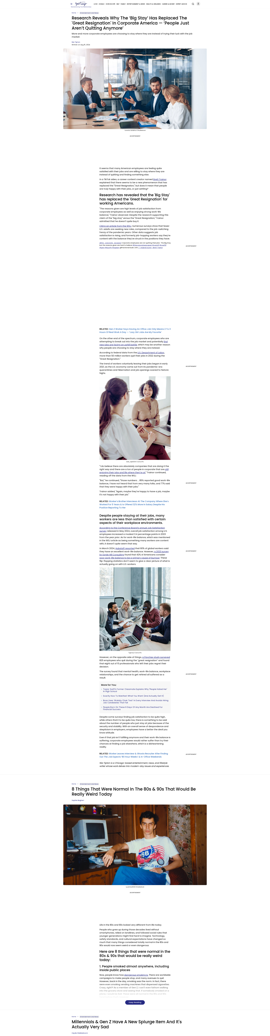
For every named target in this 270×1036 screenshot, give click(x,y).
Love (95, 4)
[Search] (192, 3)
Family (123, 4)
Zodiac (102, 4)
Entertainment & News (136, 4)
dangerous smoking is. (136, 974)
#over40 (155, 245)
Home (74, 13)
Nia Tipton (76, 42)
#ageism (115, 248)
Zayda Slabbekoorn (80, 1033)
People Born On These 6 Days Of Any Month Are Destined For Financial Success (133, 708)
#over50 (162, 245)
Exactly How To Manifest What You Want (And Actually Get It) (133, 696)
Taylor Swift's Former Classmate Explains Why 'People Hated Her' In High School (135, 690)
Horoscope (110, 4)
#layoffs (108, 248)
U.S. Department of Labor (151, 352)
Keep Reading (135, 1002)
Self (117, 4)
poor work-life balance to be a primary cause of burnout (129, 557)
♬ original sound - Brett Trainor (150, 248)
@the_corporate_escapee (110, 243)
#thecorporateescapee (142, 245)
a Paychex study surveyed (156, 657)
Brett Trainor (160, 179)
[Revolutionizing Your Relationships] (81, 4)
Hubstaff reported (125, 548)
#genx (102, 248)
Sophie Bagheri (78, 800)
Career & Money (168, 4)
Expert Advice (181, 4)
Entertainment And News (89, 13)
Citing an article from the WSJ (115, 226)
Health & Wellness (153, 4)
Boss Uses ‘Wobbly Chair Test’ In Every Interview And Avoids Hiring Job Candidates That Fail (135, 701)
